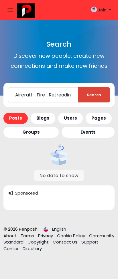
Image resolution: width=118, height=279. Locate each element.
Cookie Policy (71, 236)
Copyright (38, 242)
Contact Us (65, 242)
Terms (28, 236)
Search (94, 95)
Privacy (46, 236)
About (10, 236)
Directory (32, 249)
